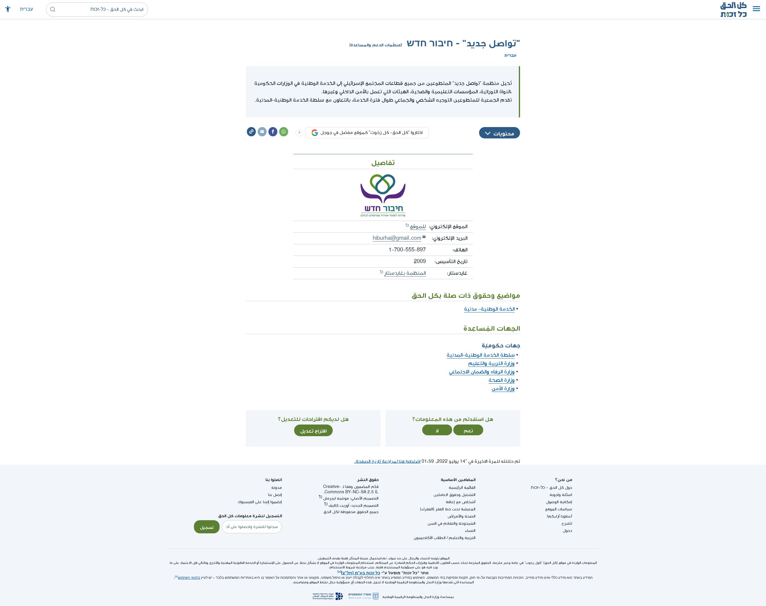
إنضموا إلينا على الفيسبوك (260, 502)
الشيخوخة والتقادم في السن (451, 523)
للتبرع (567, 523)
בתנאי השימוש (189, 578)
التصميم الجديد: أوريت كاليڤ (354, 505)
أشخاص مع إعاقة (460, 502)
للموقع (418, 226)
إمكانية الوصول (559, 502)
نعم (468, 430)
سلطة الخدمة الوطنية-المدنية (481, 355)
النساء (470, 530)
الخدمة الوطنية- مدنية (489, 309)
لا (437, 430)
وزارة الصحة (502, 380)
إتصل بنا (275, 494)
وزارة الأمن (503, 388)
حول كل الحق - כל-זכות (551, 487)
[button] (756, 9)
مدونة (276, 487)
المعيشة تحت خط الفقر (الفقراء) (447, 509)
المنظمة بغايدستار (405, 273)
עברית (26, 9)
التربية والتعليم (462, 537)
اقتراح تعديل (313, 430)
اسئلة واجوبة (561, 494)
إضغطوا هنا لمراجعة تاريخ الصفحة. (387, 461)
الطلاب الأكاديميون (430, 537)
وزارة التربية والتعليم (491, 363)
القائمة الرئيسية (462, 487)
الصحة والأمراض (461, 516)
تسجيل (207, 527)
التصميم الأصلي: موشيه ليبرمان (351, 498)
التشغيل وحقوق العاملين (454, 494)
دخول (567, 530)
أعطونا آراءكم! (559, 516)
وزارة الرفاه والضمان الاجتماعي (482, 372)
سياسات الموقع (558, 509)
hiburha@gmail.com (397, 238)
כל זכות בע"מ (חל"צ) (360, 572)
